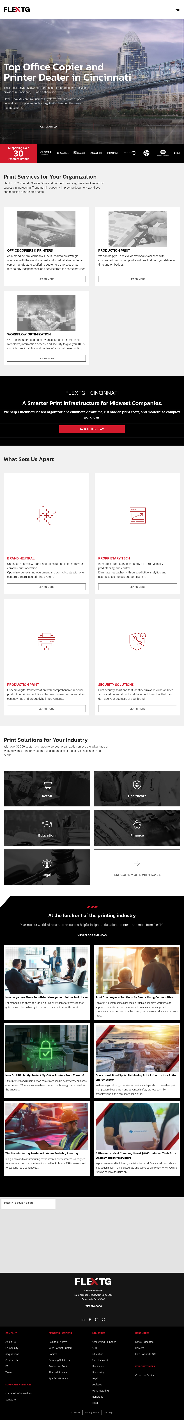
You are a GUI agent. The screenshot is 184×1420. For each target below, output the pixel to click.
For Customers (145, 1366)
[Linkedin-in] (83, 1319)
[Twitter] (103, 1319)
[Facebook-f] (89, 1319)
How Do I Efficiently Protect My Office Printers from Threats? (44, 1075)
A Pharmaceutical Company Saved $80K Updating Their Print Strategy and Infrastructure (136, 1155)
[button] (177, 9)
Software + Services (18, 1385)
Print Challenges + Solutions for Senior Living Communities (134, 997)
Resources (142, 1333)
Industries (98, 1333)
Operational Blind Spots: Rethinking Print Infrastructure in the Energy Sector (136, 1077)
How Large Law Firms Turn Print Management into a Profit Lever (46, 997)
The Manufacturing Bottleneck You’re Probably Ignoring (41, 1153)
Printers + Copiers (60, 1333)
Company (11, 1333)
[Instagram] (96, 1319)
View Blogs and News (92, 935)
